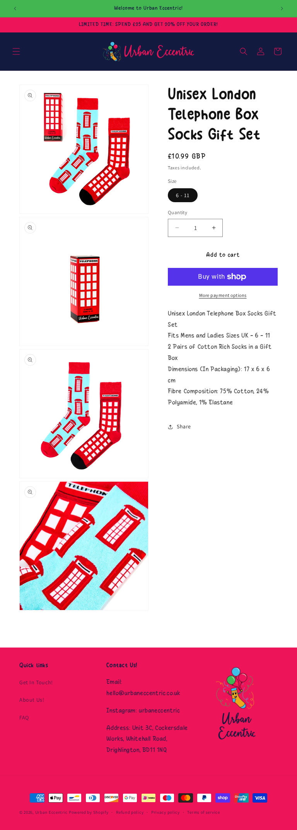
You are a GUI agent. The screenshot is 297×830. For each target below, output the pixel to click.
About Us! (31, 699)
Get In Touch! (36, 682)
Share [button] (184, 426)
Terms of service (203, 812)
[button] (16, 51)
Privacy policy (165, 812)
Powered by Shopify (89, 812)
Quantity (177, 212)
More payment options (223, 295)
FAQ (24, 717)
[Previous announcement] (15, 8)
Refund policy (129, 812)
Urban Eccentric (51, 812)
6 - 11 (182, 195)
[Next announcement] (281, 8)
